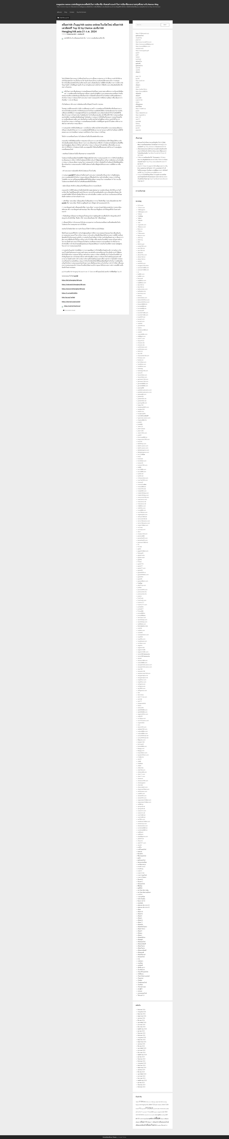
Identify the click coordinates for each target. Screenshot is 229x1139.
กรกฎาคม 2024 (142, 1063)
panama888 (141, 536)
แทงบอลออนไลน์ (142, 993)
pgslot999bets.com (143, 574)
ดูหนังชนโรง (139, 65)
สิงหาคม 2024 (141, 1061)
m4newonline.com (143, 478)
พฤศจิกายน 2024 (142, 1054)
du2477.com (141, 338)
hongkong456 (142, 413)
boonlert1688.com (143, 312)
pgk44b (140, 559)
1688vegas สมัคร (154, 1102)
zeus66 (140, 845)
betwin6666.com (142, 297)
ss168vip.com (142, 718)
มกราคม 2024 (141, 1076)
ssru (139, 725)
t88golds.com (142, 740)
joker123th (141, 431)
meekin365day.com (143, 493)
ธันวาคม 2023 (141, 1078)
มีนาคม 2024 (141, 1072)
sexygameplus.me (143, 675)
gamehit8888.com (143, 383)
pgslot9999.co (142, 572)
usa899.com (141, 793)
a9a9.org (140, 237)
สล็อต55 (140, 916)
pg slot (138, 128)
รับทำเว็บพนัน (141, 898)
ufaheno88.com (142, 772)
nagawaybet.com (142, 514)
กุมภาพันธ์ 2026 (142, 1022)
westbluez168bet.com (144, 821)
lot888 (139, 467)
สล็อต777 (140, 922)
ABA (139, 242)
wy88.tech (140, 832)
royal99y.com (141, 639)
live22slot (138, 59)
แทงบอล (140, 991)
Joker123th (165, 1104)
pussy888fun (141, 613)
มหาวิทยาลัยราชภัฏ (143, 890)
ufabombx (140, 768)
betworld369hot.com (143, 300)
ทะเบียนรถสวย (142, 864)
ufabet (139, 765)
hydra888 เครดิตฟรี (143, 416)
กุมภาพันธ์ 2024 (142, 1074)
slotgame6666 (142, 703)
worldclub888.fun (143, 828)
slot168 (138, 68)
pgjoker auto (141, 555)
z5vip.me (140, 841)
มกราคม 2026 (141, 1024)
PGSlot (140, 561)
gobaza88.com (142, 394)
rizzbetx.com (141, 630)
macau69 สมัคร (142, 484)
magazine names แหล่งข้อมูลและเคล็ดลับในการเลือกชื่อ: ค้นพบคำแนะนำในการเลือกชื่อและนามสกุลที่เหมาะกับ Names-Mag (107, 4)
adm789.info (141, 248)
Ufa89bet (140, 763)
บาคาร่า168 (139, 100)
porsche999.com (142, 589)
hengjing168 (141, 409)
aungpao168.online (143, 265)
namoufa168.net (142, 519)
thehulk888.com (142, 746)
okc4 (139, 531)
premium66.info (142, 592)
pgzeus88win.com (143, 581)
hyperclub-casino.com (144, 418)
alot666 (140, 261)
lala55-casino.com (143, 446)
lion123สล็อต (141, 454)
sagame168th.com (143, 652)
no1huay (140, 527)
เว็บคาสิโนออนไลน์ (143, 971)
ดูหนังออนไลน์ (139, 35)
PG (138, 544)
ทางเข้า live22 (141, 866)
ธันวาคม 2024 (141, 1052)
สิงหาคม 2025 (141, 1035)
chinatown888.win (143, 330)
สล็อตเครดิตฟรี (142, 944)
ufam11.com (141, 774)
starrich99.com (142, 727)
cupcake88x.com (142, 334)
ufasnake (140, 785)
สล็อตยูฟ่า (140, 939)
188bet (139, 218)
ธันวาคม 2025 (141, 1026)
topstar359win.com (143, 755)
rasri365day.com (142, 619)
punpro (140, 596)
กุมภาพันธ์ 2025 (142, 1048)
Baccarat (140, 278)
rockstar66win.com (143, 634)
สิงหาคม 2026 (141, 1009)
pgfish (139, 549)
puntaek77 (140, 609)
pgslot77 (140, 566)
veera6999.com (142, 795)
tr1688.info (141, 757)
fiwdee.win (140, 360)
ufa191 (140, 759)
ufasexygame (141, 783)
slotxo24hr (141, 707)
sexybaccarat (139, 48)
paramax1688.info (143, 542)
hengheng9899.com (143, 407)
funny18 (140, 373)
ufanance (140, 778)
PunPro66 (140, 598)
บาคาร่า (140, 871)
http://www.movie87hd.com (143, 42)
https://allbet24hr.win (141, 113)
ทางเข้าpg (140, 868)
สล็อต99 (138, 95)
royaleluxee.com (142, 641)
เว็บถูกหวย (140, 978)
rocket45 (140, 632)
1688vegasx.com (142, 212)
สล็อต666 (140, 920)
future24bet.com (142, 375)
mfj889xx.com (142, 506)
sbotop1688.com (143, 660)
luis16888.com (142, 469)
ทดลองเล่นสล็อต (142, 862)
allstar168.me (141, 257)
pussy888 (138, 98)
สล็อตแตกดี (141, 952)
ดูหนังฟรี (138, 63)
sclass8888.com (142, 662)
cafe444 (140, 323)
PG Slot (140, 546)
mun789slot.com (142, 512)
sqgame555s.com (143, 714)
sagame (140, 645)
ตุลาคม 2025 (141, 1031)
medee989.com (142, 491)
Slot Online (141, 695)
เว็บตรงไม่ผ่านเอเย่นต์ (143, 976)
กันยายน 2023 (141, 1084)
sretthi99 (140, 716)
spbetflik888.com (142, 710)
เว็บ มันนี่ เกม (141, 969)
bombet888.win (142, 306)
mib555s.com (142, 508)
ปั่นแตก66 (140, 879)
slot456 (138, 70)
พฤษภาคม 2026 (142, 1016)
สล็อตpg (140, 933)
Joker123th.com (142, 433)
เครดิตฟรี (140, 965)
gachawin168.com (143, 379)
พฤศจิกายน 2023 (142, 1080)
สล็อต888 (138, 93)
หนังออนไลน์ (141, 956)
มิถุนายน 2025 (141, 1039)
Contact (72, 12)
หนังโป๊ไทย (139, 106)
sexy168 (140, 669)
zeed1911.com (142, 843)
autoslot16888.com (143, 267)
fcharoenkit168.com (143, 355)
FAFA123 (140, 351)
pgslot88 (138, 121)
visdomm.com (142, 810)
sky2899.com (141, 688)
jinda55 (140, 422)
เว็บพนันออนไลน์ (142, 982)
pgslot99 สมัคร (156, 1108)
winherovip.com (142, 823)
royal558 (140, 637)
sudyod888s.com (143, 731)
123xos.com (141, 207)
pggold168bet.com (143, 551)
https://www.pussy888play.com (145, 44)
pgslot (137, 52)
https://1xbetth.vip (141, 108)
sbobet (140, 658)
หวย (139, 959)
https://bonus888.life (141, 91)
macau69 (140, 482)
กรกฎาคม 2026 (142, 1011)
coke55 (140, 332)
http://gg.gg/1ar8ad (68, 297)
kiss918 (140, 441)
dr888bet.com (142, 336)
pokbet (139, 587)
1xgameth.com (142, 224)
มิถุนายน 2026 (141, 1014)
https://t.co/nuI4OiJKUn (69, 293)
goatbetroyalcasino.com (145, 390)
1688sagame (141, 209)
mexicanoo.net (142, 501)
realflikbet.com (142, 624)
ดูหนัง (139, 858)
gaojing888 (141, 388)
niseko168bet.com (143, 525)
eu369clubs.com (142, 347)
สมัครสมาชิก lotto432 (144, 905)
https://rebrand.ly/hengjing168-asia (73, 284)
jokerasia (138, 125)
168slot (140, 214)
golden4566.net (142, 398)
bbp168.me (141, 285)
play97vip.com (142, 585)
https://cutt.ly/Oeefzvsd (72, 306)
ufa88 (139, 761)
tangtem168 (141, 742)
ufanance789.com (143, 780)
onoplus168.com (142, 534)
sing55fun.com (142, 680)
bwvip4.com (141, 319)
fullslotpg (140, 368)
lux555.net (140, 473)
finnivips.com (141, 358)
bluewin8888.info (142, 304)
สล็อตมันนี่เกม (141, 937)
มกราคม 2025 (141, 1050)
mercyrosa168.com (143, 497)
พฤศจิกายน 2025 (142, 1029)
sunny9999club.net (143, 735)
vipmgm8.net (141, 806)
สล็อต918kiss (141, 929)
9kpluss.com (141, 235)
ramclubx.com (142, 617)
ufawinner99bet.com (143, 789)
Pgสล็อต (140, 583)
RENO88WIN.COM (143, 626)
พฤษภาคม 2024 (142, 1067)
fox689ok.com (142, 364)
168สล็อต (140, 216)
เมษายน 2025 (141, 1044)
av (138, 272)
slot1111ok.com (142, 697)
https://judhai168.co (141, 89)
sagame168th (141, 649)
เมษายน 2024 (141, 1069)
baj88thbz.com (142, 280)
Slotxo (139, 705)
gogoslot (138, 130)
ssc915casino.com (143, 720)
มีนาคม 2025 (141, 1046)
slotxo (137, 102)
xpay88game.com (143, 836)
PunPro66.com (142, 600)
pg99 (137, 55)
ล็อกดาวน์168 (141, 901)
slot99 (137, 83)
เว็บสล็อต (140, 984)
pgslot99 (140, 570)
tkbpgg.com (141, 748)
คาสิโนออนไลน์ (142, 849)
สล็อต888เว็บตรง (142, 926)
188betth (140, 220)
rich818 (140, 628)
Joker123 (140, 426)
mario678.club (142, 488)
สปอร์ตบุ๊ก (140, 903)
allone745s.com (142, 255)
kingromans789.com (144, 439)
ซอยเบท (140, 851)
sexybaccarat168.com (144, 673)
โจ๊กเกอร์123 (141, 995)
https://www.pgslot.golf (142, 50)
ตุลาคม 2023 (141, 1082)
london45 (140, 463)
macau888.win (142, 486)
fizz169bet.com (142, 362)
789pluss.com (142, 227)
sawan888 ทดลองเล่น (144, 654)
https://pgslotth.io (141, 115)
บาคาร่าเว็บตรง (142, 877)
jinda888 (140, 424)
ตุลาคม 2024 (141, 1057)
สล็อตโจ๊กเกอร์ (141, 954)
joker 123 (138, 76)
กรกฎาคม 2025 (142, 1037)
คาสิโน (140, 847)
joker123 (138, 40)
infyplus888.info (142, 420)
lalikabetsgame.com (143, 450)
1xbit (139, 222)
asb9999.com (142, 263)
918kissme (148, 1102)
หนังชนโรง (139, 61)
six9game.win (141, 684)
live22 (139, 456)
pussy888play (142, 615)
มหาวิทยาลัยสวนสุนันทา (144, 892)
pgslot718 (140, 564)
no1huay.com (141, 529)
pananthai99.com (143, 538)
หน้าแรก (59, 12)
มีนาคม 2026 (141, 1020)
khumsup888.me (142, 437)
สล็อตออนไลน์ (141, 941)
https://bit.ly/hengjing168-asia (72, 280)
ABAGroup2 (141, 244)
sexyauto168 (141, 671)
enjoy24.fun (141, 340)
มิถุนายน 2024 (141, 1065)
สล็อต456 (140, 914)
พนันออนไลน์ (141, 883)
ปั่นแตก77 (140, 881)
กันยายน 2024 (141, 1059)
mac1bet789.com (143, 480)
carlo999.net (141, 325)
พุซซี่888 (140, 888)
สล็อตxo (140, 935)
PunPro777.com (142, 604)
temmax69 (141, 744)
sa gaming (139, 37)
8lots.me (140, 229)
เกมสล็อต (140, 963)
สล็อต (139, 909)
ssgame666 (141, 722)
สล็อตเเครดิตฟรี (142, 950)
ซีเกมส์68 (140, 853)
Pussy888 (140, 611)
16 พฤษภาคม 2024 (71, 34)
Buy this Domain (81, 12)
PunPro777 (141, 602)
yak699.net (141, 838)
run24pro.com (142, 643)
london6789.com (142, 465)
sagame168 (141, 647)
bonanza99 (141, 310)
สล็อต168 (140, 911)
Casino (140, 328)
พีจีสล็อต (140, 886)
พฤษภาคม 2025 (142, 1041)
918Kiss (140, 231)
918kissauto (141, 233)
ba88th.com (141, 274)
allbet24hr (140, 252)
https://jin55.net (140, 80)
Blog (65, 12)
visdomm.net (141, 813)
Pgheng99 (140, 553)
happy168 (140, 405)
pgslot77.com (142, 568)
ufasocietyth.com (143, 787)
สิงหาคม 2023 (141, 1087)
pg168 (71, 175)
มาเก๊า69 (140, 894)
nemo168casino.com (144, 521)
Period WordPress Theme (109, 1137)
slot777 (138, 119)
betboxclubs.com (143, 289)
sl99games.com (142, 690)
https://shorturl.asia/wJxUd (71, 302)
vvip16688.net (141, 815)
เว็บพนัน (140, 980)
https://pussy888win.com (143, 46)
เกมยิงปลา (140, 961)
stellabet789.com (142, 729)
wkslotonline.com (143, 826)
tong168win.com (142, 753)
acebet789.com (142, 246)
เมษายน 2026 (141, 1018)
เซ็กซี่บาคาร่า (141, 967)
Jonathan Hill (81, 34)
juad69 (139, 435)
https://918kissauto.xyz (142, 33)
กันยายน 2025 (141, 1033)
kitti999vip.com (142, 443)
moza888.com (142, 510)
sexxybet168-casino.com (145, 665)
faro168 (140, 353)
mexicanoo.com (142, 499)
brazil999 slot (141, 317)
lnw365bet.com (142, 461)
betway (138, 123)
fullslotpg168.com (143, 370)
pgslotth (140, 579)
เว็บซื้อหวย (140, 974)
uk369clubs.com (142, 791)
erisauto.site (141, 343)
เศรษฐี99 (140, 989)
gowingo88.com (142, 403)
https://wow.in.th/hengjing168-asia (73, 289)
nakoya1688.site (142, 516)
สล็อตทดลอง (139, 104)
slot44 (137, 87)
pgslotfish (140, 577)
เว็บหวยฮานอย (142, 986)
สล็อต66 (138, 72)
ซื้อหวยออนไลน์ (142, 856)
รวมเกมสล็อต (141, 896)
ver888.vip (140, 804)
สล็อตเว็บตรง (141, 946)
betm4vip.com (142, 293)
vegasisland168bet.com (144, 800)
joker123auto (141, 428)
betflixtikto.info (142, 291)
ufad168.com (141, 770)
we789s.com (141, 819)
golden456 (141, 396)
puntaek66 (140, 607)
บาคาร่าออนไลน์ (142, 875)
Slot (139, 692)
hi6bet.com (141, 411)
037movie (140, 205)
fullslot (138, 57)
